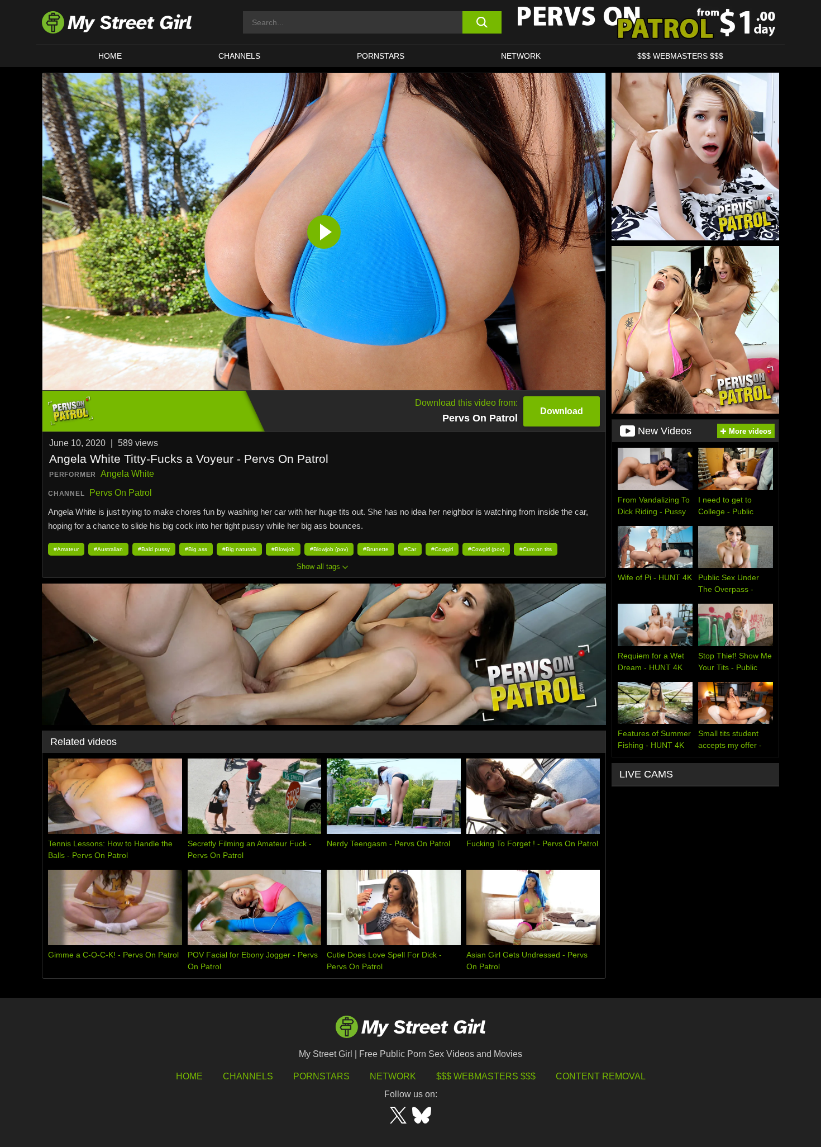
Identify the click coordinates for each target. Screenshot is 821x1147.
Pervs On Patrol (120, 492)
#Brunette (376, 549)
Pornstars (380, 55)
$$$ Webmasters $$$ (486, 1076)
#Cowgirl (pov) (486, 549)
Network (521, 55)
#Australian (108, 549)
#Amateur (66, 549)
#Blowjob (283, 549)
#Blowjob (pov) (329, 549)
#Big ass (196, 549)
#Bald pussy (154, 549)
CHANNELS (239, 55)
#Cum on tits (535, 549)
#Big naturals (239, 549)
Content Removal (601, 1076)
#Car (410, 549)
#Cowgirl (442, 549)
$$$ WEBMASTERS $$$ (680, 55)
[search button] (481, 22)
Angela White (127, 473)
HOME (110, 55)
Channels (248, 1076)
